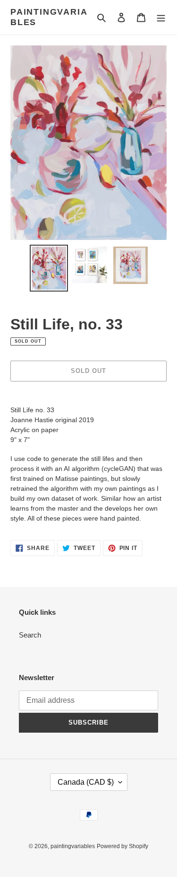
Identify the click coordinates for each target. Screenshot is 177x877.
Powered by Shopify (122, 846)
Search (30, 635)
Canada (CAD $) (86, 782)
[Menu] (161, 17)
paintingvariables (48, 17)
